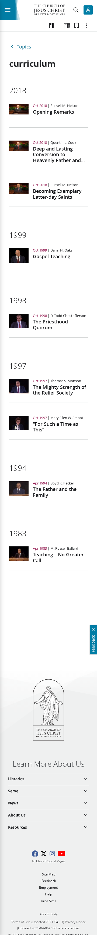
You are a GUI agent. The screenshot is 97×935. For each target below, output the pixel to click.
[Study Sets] (67, 26)
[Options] (86, 26)
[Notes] (51, 26)
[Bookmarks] (76, 26)
